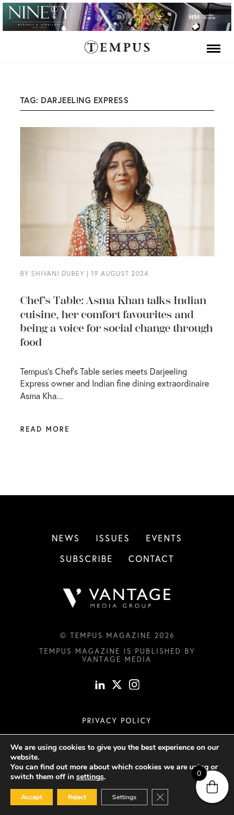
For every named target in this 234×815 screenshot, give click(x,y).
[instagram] (134, 685)
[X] (117, 685)
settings (90, 777)
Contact (151, 558)
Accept (31, 797)
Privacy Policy (117, 720)
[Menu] (213, 48)
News (66, 538)
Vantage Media (117, 659)
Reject (77, 797)
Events (164, 538)
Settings (124, 797)
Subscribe (86, 558)
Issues (113, 538)
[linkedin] (100, 685)
